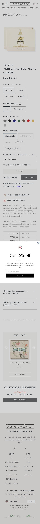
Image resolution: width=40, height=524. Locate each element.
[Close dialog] (38, 243)
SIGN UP (20, 276)
